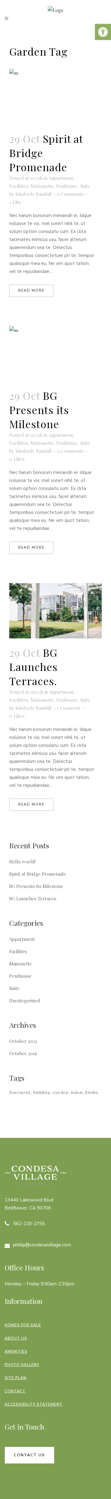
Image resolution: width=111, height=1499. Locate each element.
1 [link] (15, 202)
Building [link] (41, 1092)
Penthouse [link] (67, 186)
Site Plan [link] (16, 1377)
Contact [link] (15, 1391)
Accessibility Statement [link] (34, 1404)
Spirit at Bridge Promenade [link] (37, 874)
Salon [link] (77, 1092)
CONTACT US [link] (29, 1455)
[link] (103, 32)
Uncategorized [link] (24, 1000)
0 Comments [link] (70, 194)
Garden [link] (60, 1092)
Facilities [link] (18, 186)
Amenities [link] (16, 1351)
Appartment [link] (60, 178)
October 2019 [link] (23, 1053)
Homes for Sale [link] (23, 1325)
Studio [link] (91, 1092)
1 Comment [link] (68, 708)
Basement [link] (20, 1092)
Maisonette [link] (42, 186)
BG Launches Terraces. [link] (33, 666)
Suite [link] (85, 186)
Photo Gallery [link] (22, 1364)
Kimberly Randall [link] (33, 194)
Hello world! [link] (22, 861)
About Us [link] (16, 1338)
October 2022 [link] (23, 1041)
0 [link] (17, 459)
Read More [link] (31, 290)
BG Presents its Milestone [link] (39, 410)
